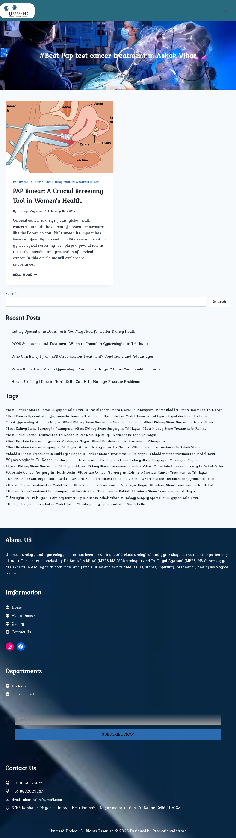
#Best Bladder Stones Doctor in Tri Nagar (189, 409)
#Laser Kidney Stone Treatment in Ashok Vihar (113, 466)
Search (12, 293)
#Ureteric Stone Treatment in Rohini (100, 491)
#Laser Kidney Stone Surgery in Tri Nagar (39, 466)
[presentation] (59, 137)
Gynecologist (23, 694)
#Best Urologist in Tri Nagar (104, 447)
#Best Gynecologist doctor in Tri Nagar (178, 416)
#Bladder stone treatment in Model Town (182, 453)
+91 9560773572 (27, 783)
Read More (25, 274)
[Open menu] (225, 10)
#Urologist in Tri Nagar (26, 497)
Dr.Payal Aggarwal (30, 210)
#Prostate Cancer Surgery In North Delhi (40, 472)
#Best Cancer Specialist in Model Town (113, 416)
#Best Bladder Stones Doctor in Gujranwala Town (45, 409)
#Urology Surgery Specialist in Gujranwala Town (160, 497)
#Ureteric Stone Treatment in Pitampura (38, 491)
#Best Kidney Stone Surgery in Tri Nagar (107, 428)
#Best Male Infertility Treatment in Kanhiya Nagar (116, 434)
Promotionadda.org (170, 831)
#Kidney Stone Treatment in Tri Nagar (84, 460)
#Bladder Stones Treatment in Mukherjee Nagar (43, 453)
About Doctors (24, 615)
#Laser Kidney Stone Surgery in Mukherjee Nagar (157, 460)
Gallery (18, 624)
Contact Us (21, 632)
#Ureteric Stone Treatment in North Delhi (183, 485)
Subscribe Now (118, 734)
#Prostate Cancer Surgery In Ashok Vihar (189, 466)
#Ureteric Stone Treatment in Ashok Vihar (103, 478)
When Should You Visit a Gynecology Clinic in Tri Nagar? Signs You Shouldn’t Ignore (86, 369)
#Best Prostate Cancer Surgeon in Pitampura (128, 441)
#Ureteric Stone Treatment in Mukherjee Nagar (111, 485)
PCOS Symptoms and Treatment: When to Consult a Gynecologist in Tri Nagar (80, 344)
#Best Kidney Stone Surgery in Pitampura (39, 428)
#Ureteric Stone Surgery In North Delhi (36, 478)
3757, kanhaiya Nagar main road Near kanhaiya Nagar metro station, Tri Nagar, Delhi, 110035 (96, 808)
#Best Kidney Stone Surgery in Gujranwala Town (102, 422)
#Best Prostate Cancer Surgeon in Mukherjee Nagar (47, 441)
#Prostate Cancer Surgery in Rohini (108, 472)
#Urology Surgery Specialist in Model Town (40, 504)
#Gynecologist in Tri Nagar (29, 460)
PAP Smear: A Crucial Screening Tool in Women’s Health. (58, 195)
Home (17, 607)
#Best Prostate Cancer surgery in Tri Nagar (41, 447)
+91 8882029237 (27, 791)
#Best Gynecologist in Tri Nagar (33, 422)
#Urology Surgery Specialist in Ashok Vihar (84, 497)
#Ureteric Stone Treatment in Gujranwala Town (176, 478)
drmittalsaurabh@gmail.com (37, 800)
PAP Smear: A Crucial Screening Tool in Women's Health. (57, 182)
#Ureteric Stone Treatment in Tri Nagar (163, 491)
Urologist (20, 686)
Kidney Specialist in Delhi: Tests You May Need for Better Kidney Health (74, 331)
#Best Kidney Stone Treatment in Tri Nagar (40, 434)
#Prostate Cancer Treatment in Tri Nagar (174, 472)
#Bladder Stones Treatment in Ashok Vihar (166, 447)
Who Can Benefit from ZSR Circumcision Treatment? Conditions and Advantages (83, 356)
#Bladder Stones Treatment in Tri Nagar (115, 453)
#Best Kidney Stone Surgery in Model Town (178, 422)
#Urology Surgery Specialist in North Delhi (111, 504)
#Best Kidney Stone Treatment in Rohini (174, 428)
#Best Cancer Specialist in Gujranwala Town (42, 416)
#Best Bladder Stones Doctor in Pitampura (120, 409)
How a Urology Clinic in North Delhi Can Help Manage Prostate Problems (76, 381)
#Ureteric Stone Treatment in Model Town (38, 485)
